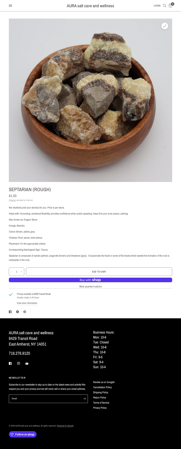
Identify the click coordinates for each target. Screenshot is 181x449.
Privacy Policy (100, 408)
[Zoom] (164, 26)
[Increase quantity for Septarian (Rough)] (21, 272)
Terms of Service (101, 402)
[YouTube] (29, 364)
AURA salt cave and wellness (90, 6)
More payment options (90, 286)
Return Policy (99, 397)
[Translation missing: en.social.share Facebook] (11, 312)
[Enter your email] (84, 399)
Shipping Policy (100, 392)
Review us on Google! (104, 382)
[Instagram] (21, 363)
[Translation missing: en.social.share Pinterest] (25, 312)
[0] (170, 5)
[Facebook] (13, 363)
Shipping (12, 200)
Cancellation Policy (102, 387)
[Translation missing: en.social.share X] (18, 312)
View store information (27, 303)
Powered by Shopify (65, 425)
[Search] (165, 5)
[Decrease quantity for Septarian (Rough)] (11, 272)
